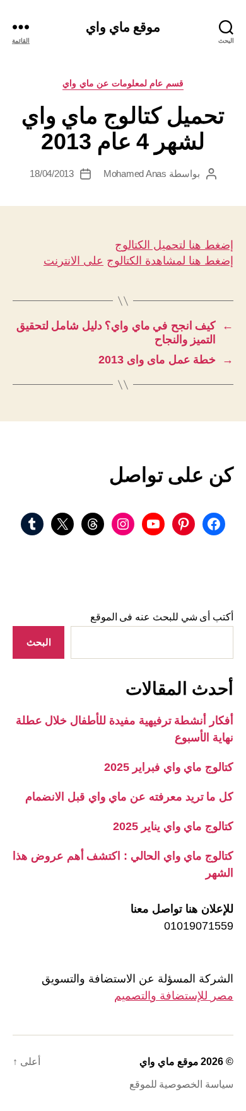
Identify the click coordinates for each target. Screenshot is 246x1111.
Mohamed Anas (135, 173)
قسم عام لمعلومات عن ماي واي (123, 83)
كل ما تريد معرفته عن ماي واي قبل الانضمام (129, 796)
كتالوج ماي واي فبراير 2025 (168, 767)
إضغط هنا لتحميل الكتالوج (174, 245)
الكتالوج (124, 260)
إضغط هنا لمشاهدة (187, 260)
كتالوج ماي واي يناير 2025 (173, 826)
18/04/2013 (51, 173)
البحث (38, 642)
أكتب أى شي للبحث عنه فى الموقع (161, 617)
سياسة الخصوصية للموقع (181, 1084)
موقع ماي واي (123, 26)
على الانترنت (73, 260)
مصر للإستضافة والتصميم (173, 995)
